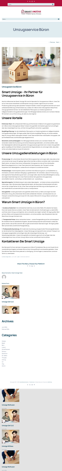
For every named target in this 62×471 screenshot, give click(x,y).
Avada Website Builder (24, 382)
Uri (2, 362)
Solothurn (4, 353)
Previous (52, 42)
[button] (31, 307)
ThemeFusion (32, 382)
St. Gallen (4, 355)
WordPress (50, 382)
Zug (3, 364)
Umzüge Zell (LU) (8, 302)
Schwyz (4, 351)
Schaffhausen (6, 349)
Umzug (4, 360)
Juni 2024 (4, 327)
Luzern (18, 256)
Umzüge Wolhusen (8, 405)
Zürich (3, 366)
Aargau (4, 341)
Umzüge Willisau (7, 446)
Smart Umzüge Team (7, 256)
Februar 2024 (5, 329)
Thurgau (4, 357)
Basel (3, 343)
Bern (3, 345)
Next (57, 42)
